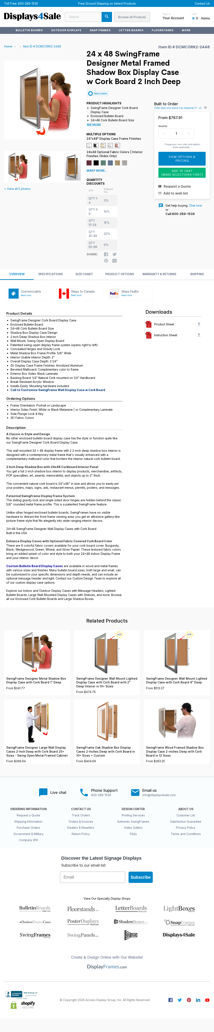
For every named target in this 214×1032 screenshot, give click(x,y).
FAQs (133, 834)
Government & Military (28, 834)
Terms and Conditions (186, 834)
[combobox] (88, 17)
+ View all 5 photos (17, 189)
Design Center (133, 809)
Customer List (186, 815)
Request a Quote (28, 815)
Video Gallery (133, 827)
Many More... (97, 170)
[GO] (107, 17)
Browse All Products (132, 17)
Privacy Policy (185, 827)
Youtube (207, 1000)
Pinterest (188, 1000)
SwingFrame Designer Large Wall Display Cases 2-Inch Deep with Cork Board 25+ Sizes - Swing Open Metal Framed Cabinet (37, 751)
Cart (194, 14)
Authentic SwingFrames (133, 821)
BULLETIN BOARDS (29, 30)
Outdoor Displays (66, 30)
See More (94, 125)
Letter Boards (131, 30)
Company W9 (28, 840)
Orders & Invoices (81, 821)
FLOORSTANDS (163, 30)
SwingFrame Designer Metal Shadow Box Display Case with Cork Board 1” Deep (36, 680)
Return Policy (81, 834)
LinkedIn (198, 1000)
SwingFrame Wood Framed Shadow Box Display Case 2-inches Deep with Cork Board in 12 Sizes (175, 751)
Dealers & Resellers (80, 827)
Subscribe (141, 877)
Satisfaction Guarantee (185, 821)
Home (8, 46)
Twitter (179, 1000)
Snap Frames (100, 30)
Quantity (162, 126)
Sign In (167, 14)
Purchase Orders (28, 827)
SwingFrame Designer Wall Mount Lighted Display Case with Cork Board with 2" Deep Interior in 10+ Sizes (106, 682)
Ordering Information (28, 809)
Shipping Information (28, 821)
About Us (185, 809)
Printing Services (133, 815)
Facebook (170, 1000)
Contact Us (202, 3)
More (186, 30)
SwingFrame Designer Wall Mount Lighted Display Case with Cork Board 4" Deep (176, 680)
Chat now (195, 205)
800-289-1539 (28, 3)
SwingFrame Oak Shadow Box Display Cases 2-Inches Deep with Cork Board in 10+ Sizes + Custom (105, 751)
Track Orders (81, 815)
